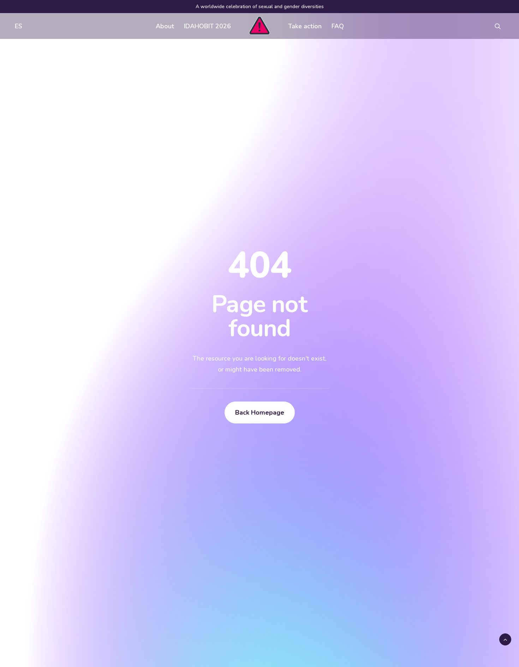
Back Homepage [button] (259, 412)
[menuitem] (17, 26)
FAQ (338, 26)
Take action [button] (305, 26)
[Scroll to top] (505, 639)
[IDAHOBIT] (259, 26)
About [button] (165, 26)
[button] (501, 26)
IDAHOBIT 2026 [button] (207, 26)
